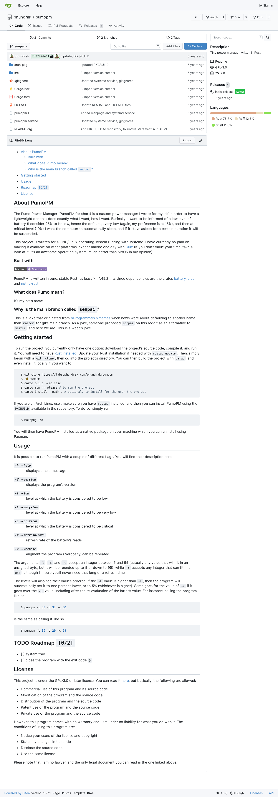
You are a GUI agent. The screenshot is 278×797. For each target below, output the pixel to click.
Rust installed (65, 353)
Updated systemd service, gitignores (107, 81)
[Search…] (267, 38)
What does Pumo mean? (48, 163)
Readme (221, 61)
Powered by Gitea (17, 793)
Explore (23, 5)
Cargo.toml (22, 97)
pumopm (44, 17)
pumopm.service (26, 121)
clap (191, 278)
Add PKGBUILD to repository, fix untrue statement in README (124, 129)
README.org (23, 129)
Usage (26, 181)
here (125, 680)
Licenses (256, 793)
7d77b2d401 (40, 56)
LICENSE (20, 105)
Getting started (33, 175)
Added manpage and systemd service (108, 113)
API (271, 793)
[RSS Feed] (196, 17)
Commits (42, 37)
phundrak (22, 17)
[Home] (8, 5)
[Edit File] (200, 140)
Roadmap (34, 187)
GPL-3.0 (221, 67)
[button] (211, 17)
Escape (187, 140)
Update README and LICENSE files (106, 105)
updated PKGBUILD (75, 56)
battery (180, 278)
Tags (175, 37)
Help (39, 5)
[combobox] (136, 46)
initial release (224, 91)
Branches (109, 37)
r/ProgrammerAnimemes (90, 318)
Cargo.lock (22, 89)
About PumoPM (33, 152)
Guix (129, 247)
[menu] (221, 793)
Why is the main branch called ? (60, 169)
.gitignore (21, 81)
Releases (218, 85)
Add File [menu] (172, 46)
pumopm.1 (21, 113)
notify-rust (29, 283)
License (27, 193)
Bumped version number (98, 73)
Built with (35, 157)
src (16, 73)
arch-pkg (21, 65)
